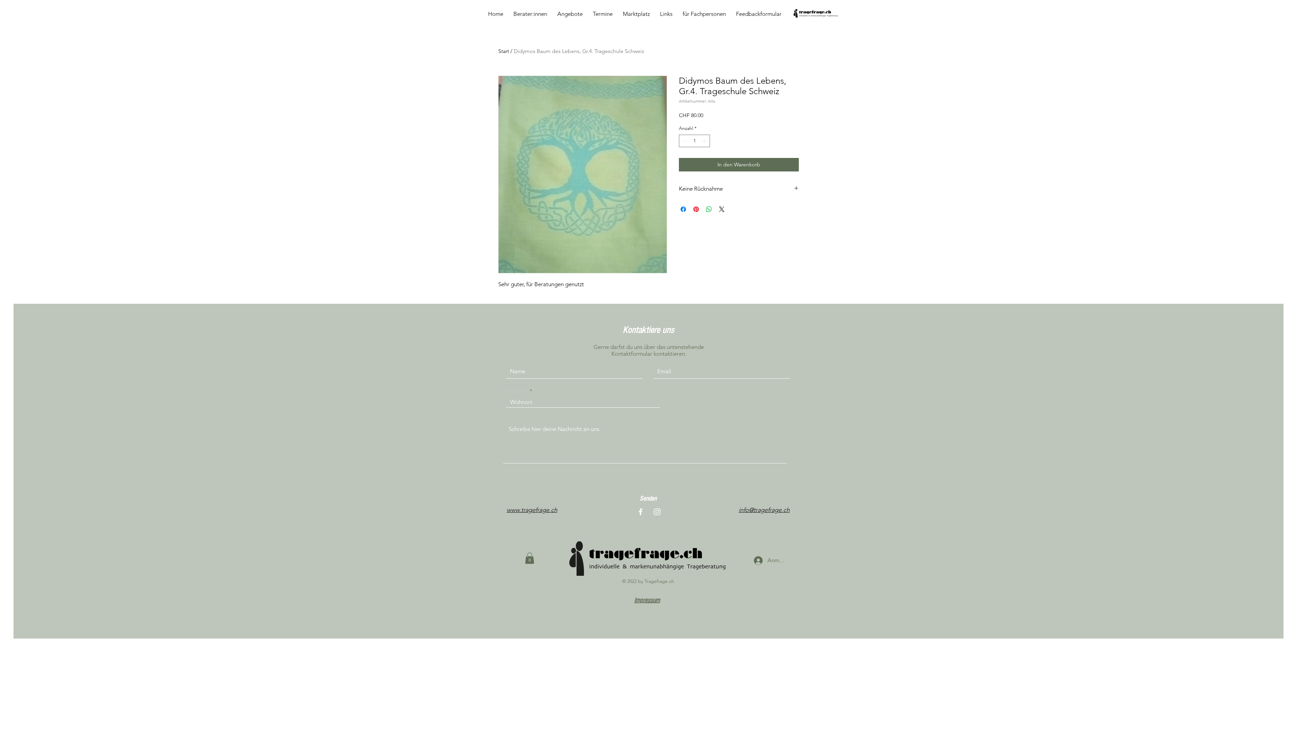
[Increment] (705, 141)
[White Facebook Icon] (640, 511)
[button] (529, 558)
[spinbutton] (694, 141)
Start (503, 51)
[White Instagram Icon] (657, 511)
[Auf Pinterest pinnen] (696, 209)
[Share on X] (722, 209)
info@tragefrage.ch (764, 510)
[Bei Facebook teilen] (683, 209)
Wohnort (517, 391)
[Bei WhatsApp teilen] (709, 209)
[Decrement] (684, 141)
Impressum (647, 600)
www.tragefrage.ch (532, 510)
